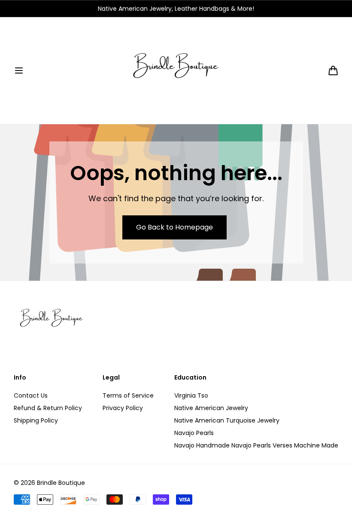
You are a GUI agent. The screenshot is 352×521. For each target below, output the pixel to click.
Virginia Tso (191, 395)
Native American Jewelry (211, 408)
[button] (19, 70)
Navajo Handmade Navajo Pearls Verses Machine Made (256, 445)
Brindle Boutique (61, 482)
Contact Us (31, 395)
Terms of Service (128, 395)
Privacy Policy (123, 408)
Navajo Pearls (194, 433)
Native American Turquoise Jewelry (226, 420)
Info (20, 377)
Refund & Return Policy (48, 408)
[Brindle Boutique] (176, 70)
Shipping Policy (36, 420)
